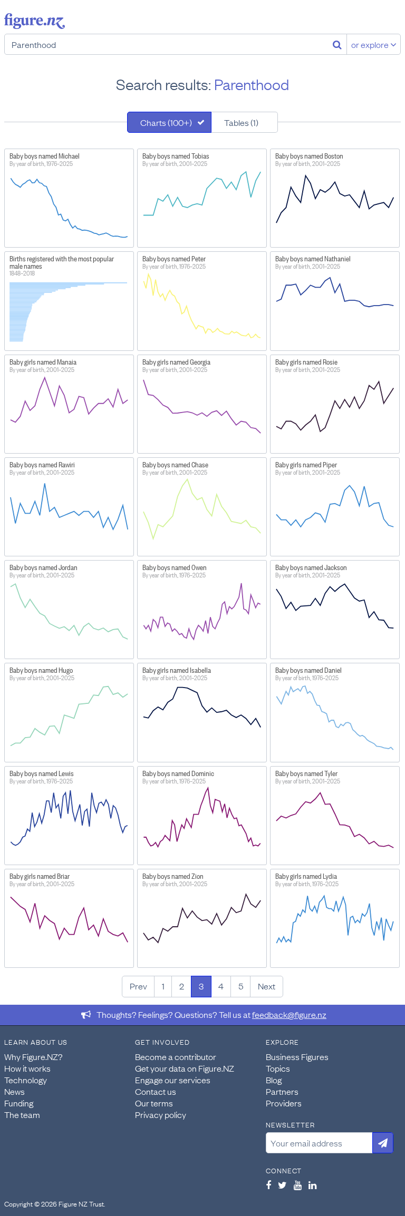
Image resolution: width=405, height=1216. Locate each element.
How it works (27, 1068)
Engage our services (172, 1079)
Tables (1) (241, 122)
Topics (278, 1068)
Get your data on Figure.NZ (184, 1068)
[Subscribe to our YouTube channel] (298, 1185)
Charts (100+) (166, 122)
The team (22, 1114)
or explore (370, 44)
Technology (25, 1079)
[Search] (337, 44)
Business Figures (297, 1056)
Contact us (155, 1091)
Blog (274, 1079)
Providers (284, 1103)
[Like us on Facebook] (268, 1185)
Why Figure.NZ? (33, 1056)
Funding (18, 1103)
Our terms (154, 1103)
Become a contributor (175, 1056)
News (14, 1091)
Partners (282, 1091)
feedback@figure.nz (289, 1014)
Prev (138, 986)
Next (266, 986)
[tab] (169, 122)
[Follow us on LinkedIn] (312, 1185)
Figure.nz (34, 21)
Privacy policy (160, 1114)
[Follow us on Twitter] (282, 1185)
